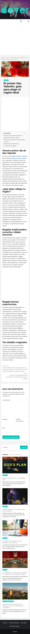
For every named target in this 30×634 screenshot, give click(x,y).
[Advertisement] (15, 39)
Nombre (4, 419)
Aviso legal (23, 622)
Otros (6, 80)
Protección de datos (14, 622)
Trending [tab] (18, 454)
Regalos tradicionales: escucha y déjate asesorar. (14, 140)
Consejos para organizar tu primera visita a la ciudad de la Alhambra (13, 606)
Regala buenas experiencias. (11, 143)
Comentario (6, 400)
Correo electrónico (19, 420)
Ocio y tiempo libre (8, 601)
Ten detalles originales (10, 146)
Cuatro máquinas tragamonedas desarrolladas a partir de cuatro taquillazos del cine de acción (15, 368)
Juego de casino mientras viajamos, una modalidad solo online (17, 376)
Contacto (4, 622)
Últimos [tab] (11, 454)
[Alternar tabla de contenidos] (24, 133)
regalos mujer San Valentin (19, 158)
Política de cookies (14, 626)
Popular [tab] (5, 454)
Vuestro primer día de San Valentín (13, 135)
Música (5, 475)
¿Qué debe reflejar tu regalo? (11, 137)
